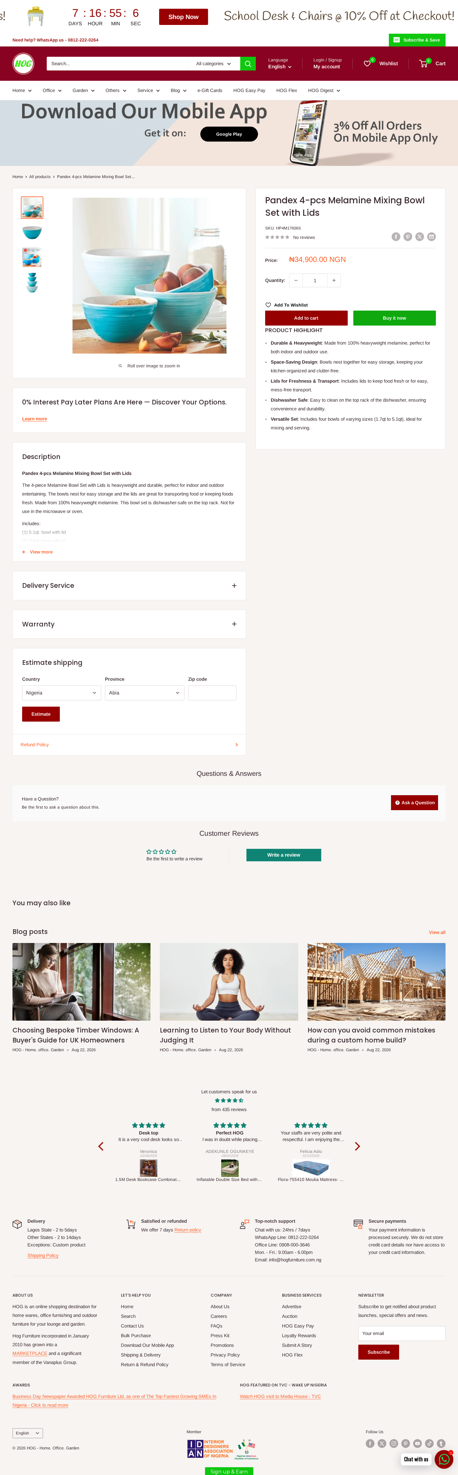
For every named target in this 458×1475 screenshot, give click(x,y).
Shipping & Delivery (141, 1354)
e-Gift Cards (210, 90)
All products (40, 176)
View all (438, 932)
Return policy (187, 1229)
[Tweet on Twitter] (419, 236)
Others (113, 90)
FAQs (216, 1325)
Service (145, 90)
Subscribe (379, 1352)
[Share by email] (431, 236)
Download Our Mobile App (147, 1345)
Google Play (229, 134)
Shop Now (79, 16)
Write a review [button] (283, 855)
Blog (175, 90)
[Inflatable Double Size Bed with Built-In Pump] (149, 1168)
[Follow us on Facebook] (370, 1443)
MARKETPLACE (29, 1353)
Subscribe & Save (421, 39)
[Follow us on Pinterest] (405, 1443)
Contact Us (132, 1325)
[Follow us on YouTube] (417, 1443)
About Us (220, 1306)
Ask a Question (418, 802)
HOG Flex (286, 90)
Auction (289, 1316)
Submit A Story (297, 1345)
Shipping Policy (43, 1255)
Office (49, 90)
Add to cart (306, 318)
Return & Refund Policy (145, 1364)
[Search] (248, 63)
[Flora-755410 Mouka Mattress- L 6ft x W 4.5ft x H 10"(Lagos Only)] (230, 1168)
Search (128, 1316)
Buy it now (394, 318)
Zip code (197, 679)
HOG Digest (320, 90)
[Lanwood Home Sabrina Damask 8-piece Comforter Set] (311, 1168)
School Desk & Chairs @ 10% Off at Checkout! (235, 16)
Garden (80, 90)
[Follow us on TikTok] (429, 1443)
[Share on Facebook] (396, 236)
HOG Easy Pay (249, 90)
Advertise (291, 1306)
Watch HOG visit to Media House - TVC (280, 1396)
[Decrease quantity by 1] (296, 280)
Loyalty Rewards (299, 1335)
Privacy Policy (225, 1354)
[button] (102, 1146)
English (22, 1433)
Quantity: (275, 280)
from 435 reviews (229, 1109)
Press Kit (220, 1335)
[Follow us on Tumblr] (441, 1443)
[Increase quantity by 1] (334, 280)
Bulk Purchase (136, 1335)
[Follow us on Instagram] (393, 1443)
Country (31, 679)
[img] (229, 1100)
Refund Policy (35, 744)
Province (114, 679)
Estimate (40, 714)
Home (18, 90)
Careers (219, 1316)
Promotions (222, 1345)
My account (326, 66)
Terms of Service (228, 1364)
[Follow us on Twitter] (382, 1443)
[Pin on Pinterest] (407, 236)
